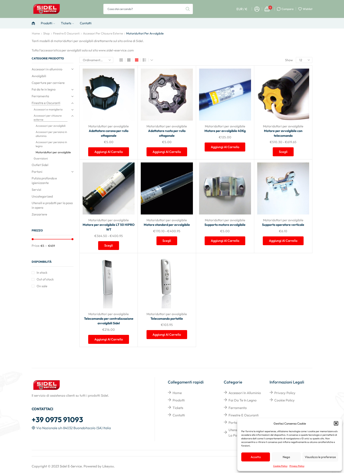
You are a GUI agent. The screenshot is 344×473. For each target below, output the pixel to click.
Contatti (86, 23)
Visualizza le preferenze (320, 457)
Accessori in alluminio (47, 69)
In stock (42, 272)
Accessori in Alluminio (245, 393)
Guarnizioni (41, 158)
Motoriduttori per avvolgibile (108, 126)
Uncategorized (42, 196)
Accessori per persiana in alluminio (51, 134)
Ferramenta (40, 96)
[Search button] (188, 9)
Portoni (37, 172)
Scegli (301, 94)
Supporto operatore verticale (283, 225)
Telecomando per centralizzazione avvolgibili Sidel (108, 321)
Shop (46, 33)
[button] (336, 423)
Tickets (66, 23)
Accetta (256, 457)
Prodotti (46, 23)
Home (36, 33)
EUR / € (241, 9)
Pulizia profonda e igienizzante (44, 180)
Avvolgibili (39, 76)
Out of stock (45, 279)
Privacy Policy (296, 465)
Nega (286, 457)
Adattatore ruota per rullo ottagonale (167, 133)
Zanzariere (39, 214)
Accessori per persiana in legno (51, 144)
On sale (42, 286)
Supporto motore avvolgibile (224, 225)
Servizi (36, 190)
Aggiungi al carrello (127, 94)
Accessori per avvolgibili (50, 126)
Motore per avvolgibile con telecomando (283, 133)
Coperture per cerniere (48, 83)
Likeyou (108, 466)
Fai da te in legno (44, 89)
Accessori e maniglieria (48, 109)
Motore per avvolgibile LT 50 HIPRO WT (109, 227)
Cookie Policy (280, 465)
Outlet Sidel (40, 165)
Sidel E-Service (71, 466)
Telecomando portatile (166, 319)
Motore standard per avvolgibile (167, 225)
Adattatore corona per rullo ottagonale (108, 133)
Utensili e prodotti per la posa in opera (52, 205)
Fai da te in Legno (243, 400)
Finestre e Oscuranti (66, 33)
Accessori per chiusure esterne (103, 33)
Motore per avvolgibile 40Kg (225, 131)
